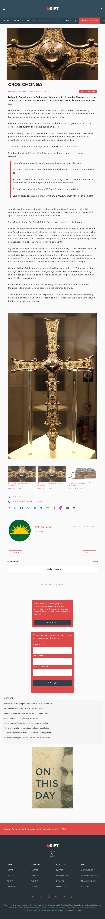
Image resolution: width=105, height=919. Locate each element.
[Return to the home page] (52, 845)
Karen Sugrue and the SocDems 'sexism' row (21, 718)
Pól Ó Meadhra (31, 91)
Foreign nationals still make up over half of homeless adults (26, 713)
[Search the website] (101, 8)
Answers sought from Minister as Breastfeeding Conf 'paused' (27, 733)
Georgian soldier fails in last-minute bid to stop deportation (26, 728)
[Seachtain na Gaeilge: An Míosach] (82, 474)
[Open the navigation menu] (4, 8)
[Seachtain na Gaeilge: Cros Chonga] (22, 474)
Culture (45, 91)
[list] (15, 876)
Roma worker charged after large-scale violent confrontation (27, 738)
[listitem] (15, 870)
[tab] (6, 21)
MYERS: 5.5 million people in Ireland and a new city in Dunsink (28, 704)
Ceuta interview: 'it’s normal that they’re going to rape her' (26, 723)
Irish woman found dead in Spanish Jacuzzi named (23, 709)
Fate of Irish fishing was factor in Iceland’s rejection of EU (35, 829)
